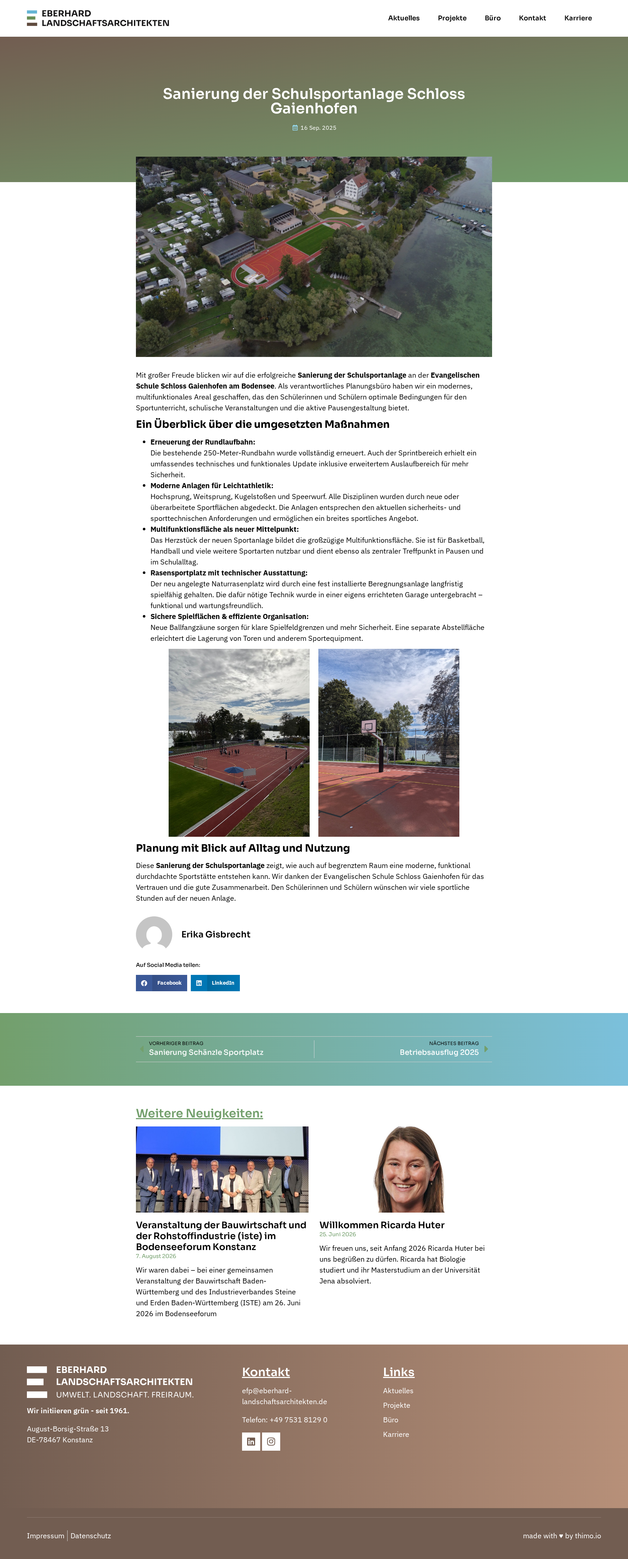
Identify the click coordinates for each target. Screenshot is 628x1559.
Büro (493, 18)
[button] (161, 983)
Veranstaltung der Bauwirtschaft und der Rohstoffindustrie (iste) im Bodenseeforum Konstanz (221, 1236)
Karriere (578, 18)
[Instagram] (271, 1442)
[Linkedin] (251, 1442)
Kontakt (532, 18)
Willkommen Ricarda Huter (381, 1225)
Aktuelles (404, 18)
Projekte (452, 18)
